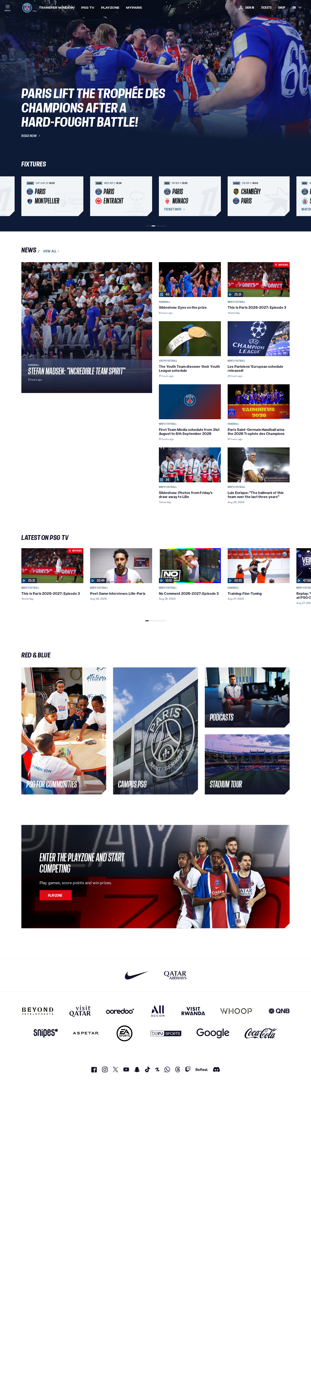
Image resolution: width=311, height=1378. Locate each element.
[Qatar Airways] (175, 975)
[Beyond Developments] (37, 1011)
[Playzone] (56, 895)
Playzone (110, 7)
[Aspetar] (86, 1033)
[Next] (284, 196)
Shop (281, 7)
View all (50, 251)
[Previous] (26, 196)
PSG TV (87, 7)
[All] (157, 1011)
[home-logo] (27, 8)
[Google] (213, 1033)
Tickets (266, 7)
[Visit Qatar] (80, 1011)
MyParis (134, 7)
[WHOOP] (236, 1011)
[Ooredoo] (120, 1011)
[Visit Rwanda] (193, 1011)
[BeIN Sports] (165, 1033)
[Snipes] (46, 1033)
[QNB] (279, 1011)
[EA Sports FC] (124, 1033)
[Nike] (137, 975)
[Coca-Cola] (261, 1033)
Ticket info (173, 209)
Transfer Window (56, 7)
